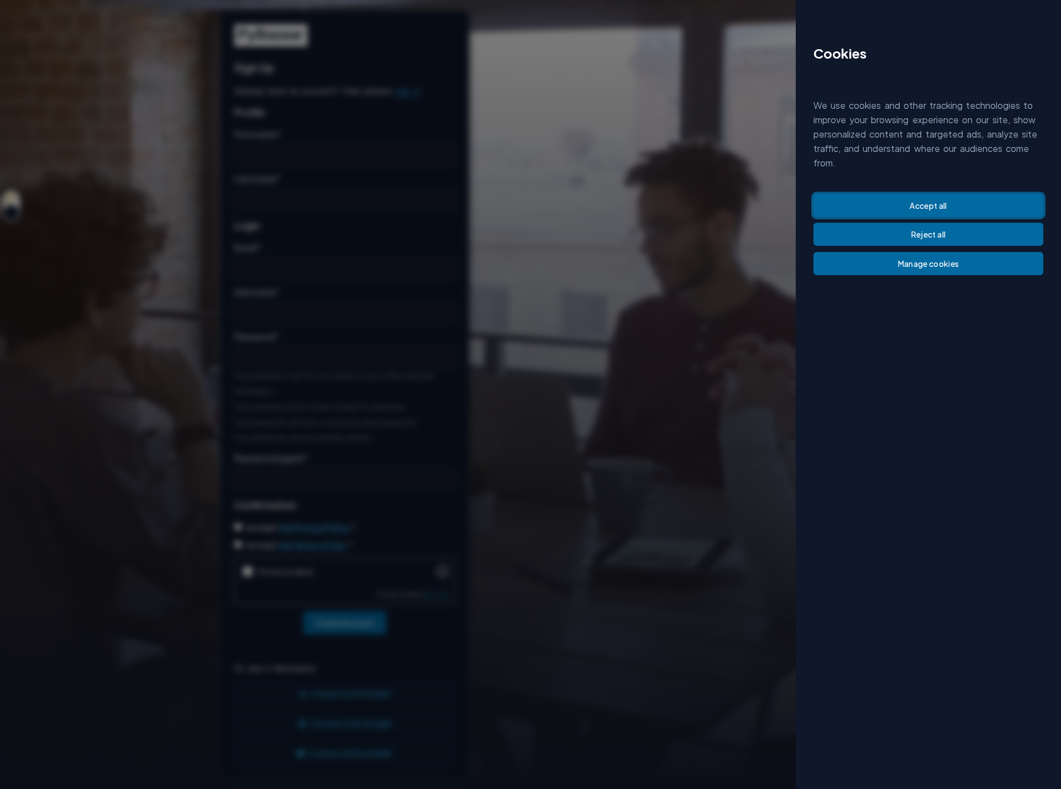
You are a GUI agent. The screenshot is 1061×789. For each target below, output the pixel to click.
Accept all (928, 206)
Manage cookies (928, 264)
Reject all (928, 234)
